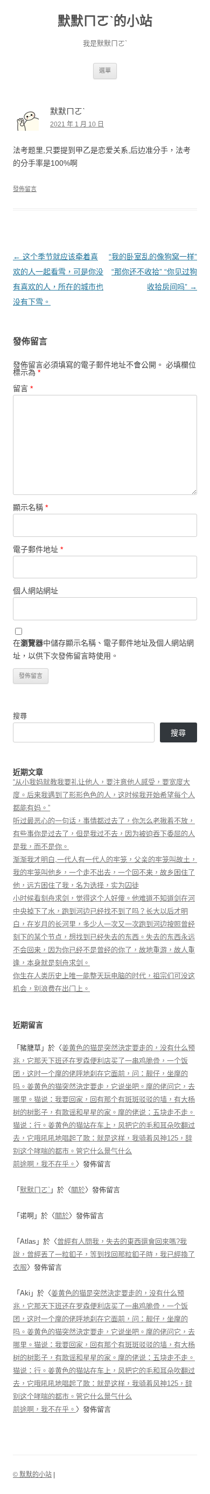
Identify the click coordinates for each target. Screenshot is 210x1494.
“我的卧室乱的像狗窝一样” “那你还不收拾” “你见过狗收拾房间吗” (153, 271)
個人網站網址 (35, 590)
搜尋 (20, 716)
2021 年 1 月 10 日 (77, 124)
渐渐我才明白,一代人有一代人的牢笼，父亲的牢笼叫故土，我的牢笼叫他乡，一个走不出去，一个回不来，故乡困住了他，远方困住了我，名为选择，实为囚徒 (105, 872)
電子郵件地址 (38, 549)
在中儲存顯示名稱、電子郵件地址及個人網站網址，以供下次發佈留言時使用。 (103, 649)
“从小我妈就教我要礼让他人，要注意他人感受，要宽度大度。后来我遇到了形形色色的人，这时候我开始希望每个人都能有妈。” (104, 795)
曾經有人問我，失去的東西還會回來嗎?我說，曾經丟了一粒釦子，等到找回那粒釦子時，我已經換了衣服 (104, 1254)
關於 (78, 1190)
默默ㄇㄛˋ (35, 1190)
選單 (105, 70)
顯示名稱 (30, 507)
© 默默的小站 (32, 1474)
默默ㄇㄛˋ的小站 (105, 20)
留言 (23, 388)
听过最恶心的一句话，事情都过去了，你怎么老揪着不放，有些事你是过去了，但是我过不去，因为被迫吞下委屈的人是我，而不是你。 (104, 834)
